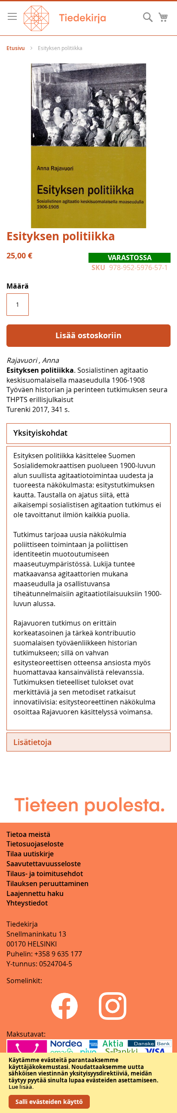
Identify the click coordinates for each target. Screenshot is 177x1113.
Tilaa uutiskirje (30, 853)
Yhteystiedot (27, 903)
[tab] (88, 433)
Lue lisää (20, 1087)
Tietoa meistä (28, 834)
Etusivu (15, 48)
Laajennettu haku (35, 893)
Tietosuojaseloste (35, 844)
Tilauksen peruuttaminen (47, 883)
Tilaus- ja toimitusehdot (44, 873)
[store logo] (65, 18)
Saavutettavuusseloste (43, 863)
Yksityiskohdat (40, 433)
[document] (88, 1083)
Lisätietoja (32, 742)
